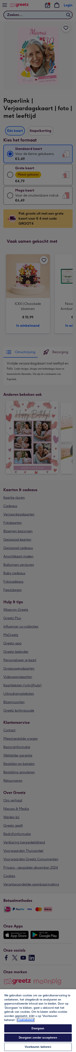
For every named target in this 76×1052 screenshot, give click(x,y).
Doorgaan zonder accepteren (38, 1037)
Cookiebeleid (25, 1020)
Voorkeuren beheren (38, 1046)
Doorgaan (37, 1028)
